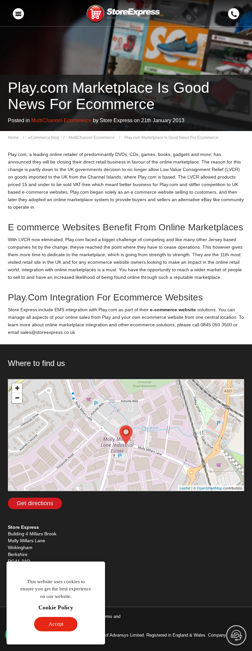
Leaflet (184, 487)
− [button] (17, 398)
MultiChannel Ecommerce (61, 120)
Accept (56, 624)
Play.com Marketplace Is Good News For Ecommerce (171, 137)
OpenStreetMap (209, 487)
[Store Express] (123, 14)
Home (13, 137)
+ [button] (17, 388)
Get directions (35, 503)
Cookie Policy (55, 607)
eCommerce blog (43, 137)
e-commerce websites (45, 192)
